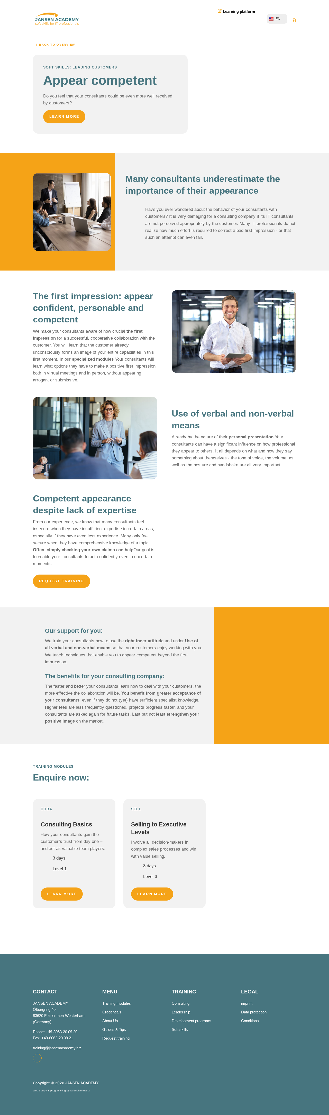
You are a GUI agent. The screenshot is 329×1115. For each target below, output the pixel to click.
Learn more (64, 116)
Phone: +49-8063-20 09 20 (55, 1032)
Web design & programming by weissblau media (61, 1090)
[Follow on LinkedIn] (37, 1058)
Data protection (254, 1012)
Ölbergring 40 (44, 1009)
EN (278, 19)
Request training (61, 581)
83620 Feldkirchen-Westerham (59, 1015)
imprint (246, 1003)
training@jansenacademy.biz (57, 1048)
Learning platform (239, 11)
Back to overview (57, 44)
